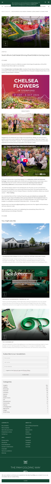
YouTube (28, 446)
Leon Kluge (20, 137)
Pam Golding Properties (32, 425)
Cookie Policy (15, 476)
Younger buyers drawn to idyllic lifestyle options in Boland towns (23, 256)
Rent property (5, 427)
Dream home (25, 397)
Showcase (25, 388)
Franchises (28, 434)
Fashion (25, 405)
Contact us (4, 434)
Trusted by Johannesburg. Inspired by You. (15, 299)
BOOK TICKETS (25, 111)
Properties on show (7, 432)
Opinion (25, 394)
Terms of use (16, 370)
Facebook (28, 440)
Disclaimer (4, 442)
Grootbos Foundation (36, 184)
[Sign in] (48, 2)
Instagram (28, 442)
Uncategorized (25, 406)
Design (25, 396)
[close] (39, 2)
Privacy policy (5, 440)
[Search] (45, 2)
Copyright (4, 448)
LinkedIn (28, 444)
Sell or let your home (7, 429)
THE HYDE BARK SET (8, 342)
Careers (27, 432)
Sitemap (4, 453)
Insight (25, 410)
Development (25, 401)
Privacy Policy (26, 370)
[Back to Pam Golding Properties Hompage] (25, 462)
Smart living (25, 412)
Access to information (7, 446)
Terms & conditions (7, 450)
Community (25, 403)
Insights (25, 385)
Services (28, 427)
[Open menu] (3, 2)
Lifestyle (4, 51)
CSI (25, 399)
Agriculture (25, 408)
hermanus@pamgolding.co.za (20, 204)
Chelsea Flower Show (41, 70)
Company (25, 392)
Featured (25, 390)
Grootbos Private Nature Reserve (31, 69)
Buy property (5, 425)
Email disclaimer (6, 444)
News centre (29, 429)
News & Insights (6, 11)
